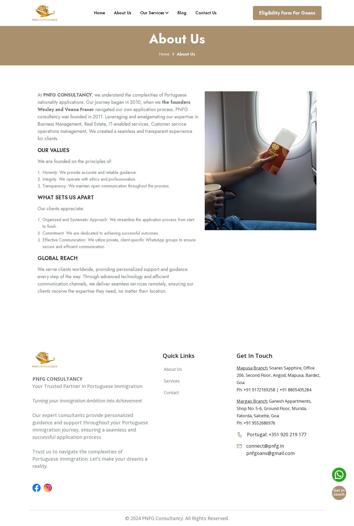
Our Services (152, 13)
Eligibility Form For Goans (287, 13)
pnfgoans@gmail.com (270, 453)
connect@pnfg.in (265, 446)
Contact (171, 392)
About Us (122, 13)
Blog (182, 13)
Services (171, 381)
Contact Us (205, 13)
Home (99, 13)
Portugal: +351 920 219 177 (276, 434)
